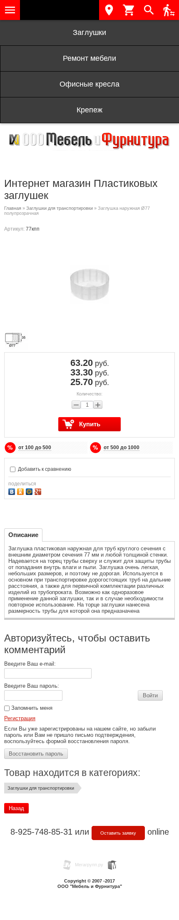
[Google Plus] (39, 490)
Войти (150, 695)
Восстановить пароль (36, 754)
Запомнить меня (31, 708)
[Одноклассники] (21, 490)
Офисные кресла (89, 84)
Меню (10, 10)
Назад (16, 808)
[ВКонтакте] (12, 490)
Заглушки (89, 32)
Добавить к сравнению (44, 469)
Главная (12, 208)
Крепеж (89, 110)
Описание (23, 534)
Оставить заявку (118, 832)
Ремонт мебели (89, 58)
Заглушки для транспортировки (59, 208)
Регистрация (19, 718)
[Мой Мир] (30, 490)
